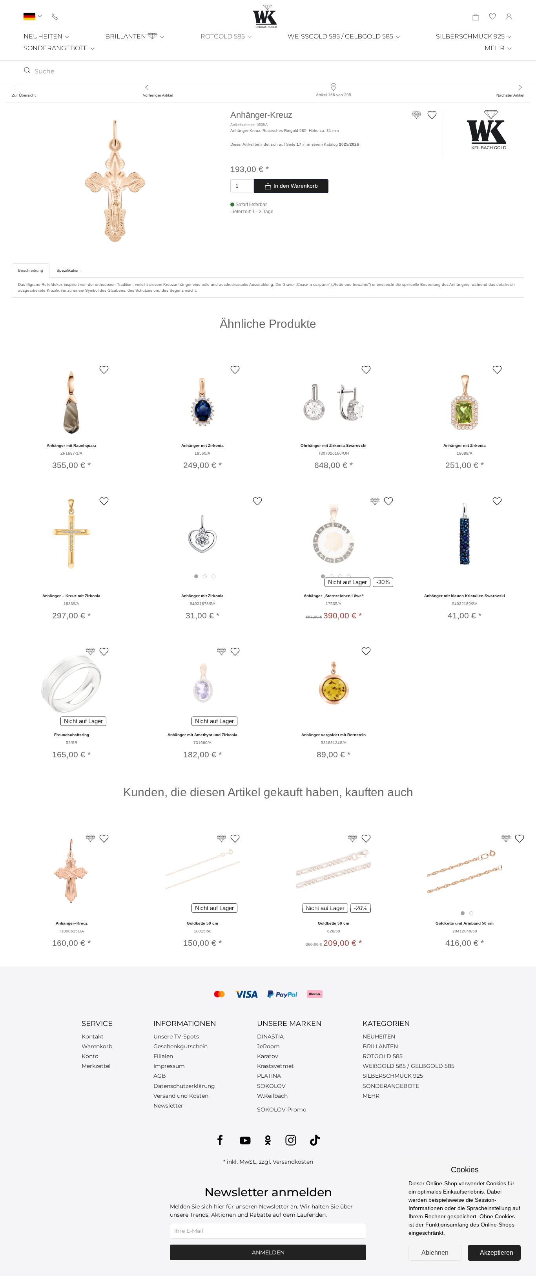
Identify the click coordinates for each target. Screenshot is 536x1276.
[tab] (196, 576)
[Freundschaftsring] (71, 684)
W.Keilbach (272, 1095)
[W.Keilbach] (486, 129)
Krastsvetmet (275, 1065)
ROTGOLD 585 (223, 36)
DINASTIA (270, 1036)
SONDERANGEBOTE (56, 48)
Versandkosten (293, 1161)
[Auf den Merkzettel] (432, 115)
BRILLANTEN (126, 36)
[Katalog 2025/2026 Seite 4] (506, 838)
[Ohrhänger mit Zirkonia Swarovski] (333, 402)
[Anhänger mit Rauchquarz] (71, 402)
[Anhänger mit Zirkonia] (202, 402)
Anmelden (268, 1252)
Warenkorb (97, 1046)
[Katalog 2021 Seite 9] (352, 838)
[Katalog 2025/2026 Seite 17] (416, 119)
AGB (159, 1075)
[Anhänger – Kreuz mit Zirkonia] (71, 534)
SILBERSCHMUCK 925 (471, 36)
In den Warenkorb (295, 186)
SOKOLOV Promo (281, 1109)
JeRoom (268, 1046)
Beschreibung (30, 270)
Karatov (267, 1056)
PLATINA (269, 1075)
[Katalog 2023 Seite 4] (221, 838)
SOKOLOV (271, 1086)
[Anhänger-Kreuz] (115, 181)
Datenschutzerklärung (184, 1086)
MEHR (495, 48)
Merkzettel (96, 1065)
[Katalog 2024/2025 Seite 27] (221, 651)
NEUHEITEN (44, 36)
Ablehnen (434, 1252)
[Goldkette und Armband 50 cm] (464, 871)
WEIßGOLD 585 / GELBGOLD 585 (408, 1065)
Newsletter (168, 1105)
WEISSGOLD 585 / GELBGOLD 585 (341, 36)
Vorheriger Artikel (158, 95)
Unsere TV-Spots (176, 1036)
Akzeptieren (496, 1252)
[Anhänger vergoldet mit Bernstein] (333, 684)
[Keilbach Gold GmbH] (265, 16)
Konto (90, 1056)
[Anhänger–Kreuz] (71, 871)
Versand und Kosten (180, 1095)
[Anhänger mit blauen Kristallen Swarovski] (464, 534)
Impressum (169, 1065)
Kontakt (93, 1036)
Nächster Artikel (510, 95)
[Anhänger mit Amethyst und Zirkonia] (202, 684)
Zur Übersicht (24, 95)
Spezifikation (68, 270)
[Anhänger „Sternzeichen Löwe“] (333, 534)
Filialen (163, 1056)
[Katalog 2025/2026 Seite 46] (90, 651)
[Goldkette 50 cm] (202, 871)
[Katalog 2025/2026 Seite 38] (375, 501)
